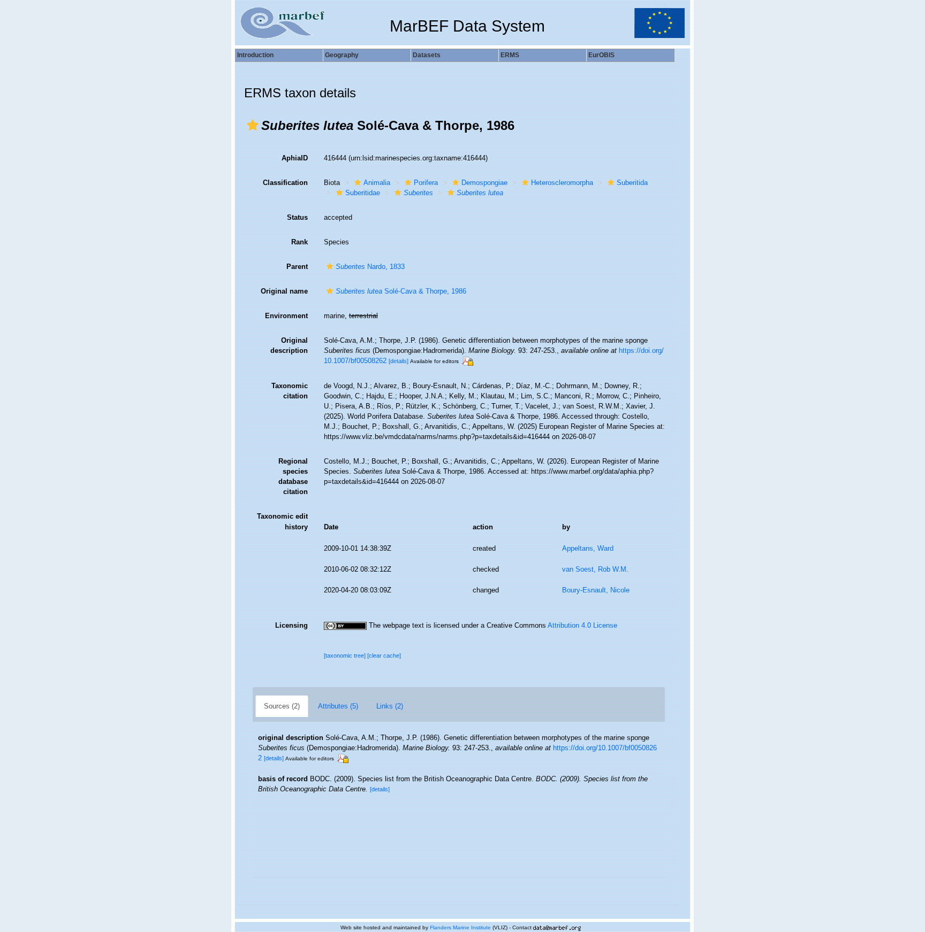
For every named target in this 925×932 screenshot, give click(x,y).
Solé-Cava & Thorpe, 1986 (401, 291)
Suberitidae (362, 193)
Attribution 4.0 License (582, 625)
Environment (286, 316)
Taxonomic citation (289, 391)
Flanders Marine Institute (460, 927)
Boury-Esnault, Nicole (596, 590)
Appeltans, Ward (587, 548)
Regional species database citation (293, 476)
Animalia (376, 183)
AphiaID (295, 158)
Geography (342, 55)
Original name (284, 291)
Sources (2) (282, 706)
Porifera (426, 183)
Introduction (255, 55)
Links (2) (389, 706)
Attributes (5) (338, 706)
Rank (299, 242)
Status (297, 217)
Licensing (291, 625)
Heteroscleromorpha (562, 183)
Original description (289, 345)
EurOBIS (601, 55)
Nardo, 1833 (370, 267)
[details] (398, 361)
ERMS (510, 55)
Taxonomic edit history (282, 521)
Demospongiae (484, 183)
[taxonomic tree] (345, 655)
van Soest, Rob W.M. (595, 569)
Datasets (427, 55)
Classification (285, 183)
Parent (297, 267)
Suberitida (632, 183)
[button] (252, 125)
